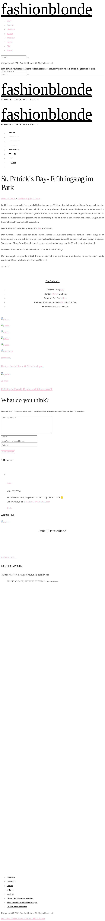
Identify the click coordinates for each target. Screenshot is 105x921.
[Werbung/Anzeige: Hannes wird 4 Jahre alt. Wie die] (52, 706)
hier (39, 228)
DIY (8, 46)
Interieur (11, 38)
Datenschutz (11, 882)
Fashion (10, 25)
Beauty (10, 34)
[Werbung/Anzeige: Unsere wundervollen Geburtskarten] (52, 689)
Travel (9, 42)
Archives (10, 890)
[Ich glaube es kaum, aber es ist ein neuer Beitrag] (52, 596)
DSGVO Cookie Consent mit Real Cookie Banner (23, 918)
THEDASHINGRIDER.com (37, 502)
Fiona (9, 483)
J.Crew (36, 199)
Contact (10, 886)
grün (30, 199)
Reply (9, 508)
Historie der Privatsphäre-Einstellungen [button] (22, 903)
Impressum (11, 877)
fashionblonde (46, 89)
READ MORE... (8, 557)
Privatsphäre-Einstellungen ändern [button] (20, 898)
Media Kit (10, 894)
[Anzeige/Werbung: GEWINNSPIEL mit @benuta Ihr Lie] (52, 664)
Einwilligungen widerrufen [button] (17, 907)
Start (9, 21)
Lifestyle (11, 29)
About (10, 50)
